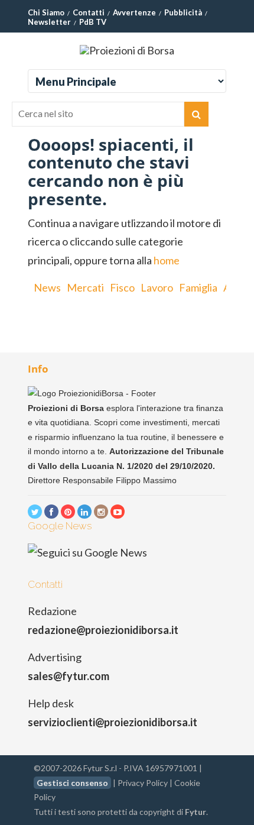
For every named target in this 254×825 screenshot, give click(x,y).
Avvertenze (134, 12)
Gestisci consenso (72, 783)
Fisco (122, 287)
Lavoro (157, 287)
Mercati (85, 287)
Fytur (195, 812)
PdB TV (92, 22)
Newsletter (49, 22)
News (47, 287)
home (167, 260)
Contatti (89, 12)
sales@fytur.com (68, 675)
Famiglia (198, 287)
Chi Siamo (46, 12)
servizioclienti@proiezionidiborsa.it (112, 722)
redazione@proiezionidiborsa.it (103, 629)
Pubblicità (183, 12)
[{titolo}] (35, 511)
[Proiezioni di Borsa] (127, 50)
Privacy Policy (143, 783)
